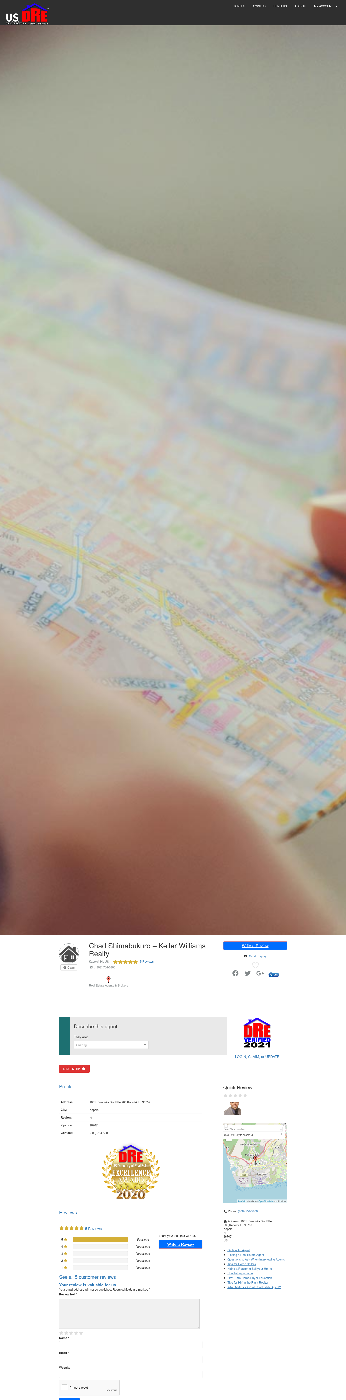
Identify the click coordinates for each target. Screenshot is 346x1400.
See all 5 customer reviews (87, 1276)
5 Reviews (147, 961)
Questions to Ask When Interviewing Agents (256, 1259)
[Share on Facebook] (235, 974)
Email (64, 1352)
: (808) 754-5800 (104, 967)
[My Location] (251, 1134)
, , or (257, 1056)
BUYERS (239, 6)
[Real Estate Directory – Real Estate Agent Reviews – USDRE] (27, 13)
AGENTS (300, 6)
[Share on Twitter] (247, 974)
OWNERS (259, 6)
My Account (324, 6)
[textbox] (111, 1045)
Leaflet (241, 1201)
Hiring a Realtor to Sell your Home (249, 1268)
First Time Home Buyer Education (249, 1278)
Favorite (224, 971)
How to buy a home (240, 1273)
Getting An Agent (238, 1250)
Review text (68, 1294)
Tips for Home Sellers (241, 1264)
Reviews (68, 1212)
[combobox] (111, 1045)
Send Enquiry (258, 956)
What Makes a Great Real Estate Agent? (254, 1287)
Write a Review (255, 945)
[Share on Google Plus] (260, 974)
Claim (71, 967)
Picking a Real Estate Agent (245, 1254)
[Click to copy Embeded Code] (274, 974)
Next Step (72, 1069)
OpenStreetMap (266, 1201)
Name (64, 1338)
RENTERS (280, 6)
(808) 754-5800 (248, 1211)
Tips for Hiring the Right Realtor (247, 1282)
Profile (65, 1086)
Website (64, 1367)
